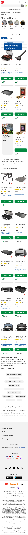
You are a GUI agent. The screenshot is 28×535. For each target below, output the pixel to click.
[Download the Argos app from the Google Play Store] (18, 478)
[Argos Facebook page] (10, 468)
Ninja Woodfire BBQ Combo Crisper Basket (21, 299)
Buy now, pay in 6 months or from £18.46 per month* (6, 345)
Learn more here (22, 447)
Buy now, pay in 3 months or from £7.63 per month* (6, 233)
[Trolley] (25, 2)
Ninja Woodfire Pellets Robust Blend (20, 138)
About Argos (5, 439)
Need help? (5, 424)
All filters (20, 34)
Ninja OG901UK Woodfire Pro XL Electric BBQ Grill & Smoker (7, 336)
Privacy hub (13, 491)
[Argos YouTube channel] (6, 468)
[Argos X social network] (14, 468)
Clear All (11, 38)
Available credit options (19, 72)
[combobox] (11, 5)
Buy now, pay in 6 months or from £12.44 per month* (20, 270)
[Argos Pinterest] (17, 468)
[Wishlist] (22, 2)
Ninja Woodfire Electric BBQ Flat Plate (6, 102)
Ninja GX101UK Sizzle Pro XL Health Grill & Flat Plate (7, 225)
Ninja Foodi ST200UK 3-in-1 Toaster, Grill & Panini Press (7, 299)
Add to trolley (7, 78)
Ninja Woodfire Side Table (7, 261)
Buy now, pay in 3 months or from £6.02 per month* (6, 196)
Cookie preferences (18, 493)
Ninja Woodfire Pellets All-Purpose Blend (20, 102)
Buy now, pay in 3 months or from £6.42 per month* (6, 307)
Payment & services (7, 435)
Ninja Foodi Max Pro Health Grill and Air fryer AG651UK (21, 262)
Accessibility (7, 491)
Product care (5, 432)
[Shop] (5, 2)
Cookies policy (9, 493)
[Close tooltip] (20, 45)
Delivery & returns (7, 428)
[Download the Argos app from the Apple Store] (9, 478)
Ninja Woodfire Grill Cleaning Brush (19, 65)
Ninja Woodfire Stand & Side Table (6, 188)
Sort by (2, 31)
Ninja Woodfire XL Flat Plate (20, 225)
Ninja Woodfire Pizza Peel (20, 187)
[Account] (19, 2)
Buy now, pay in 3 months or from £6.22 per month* (6, 73)
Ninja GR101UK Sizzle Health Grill (5, 65)
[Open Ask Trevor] (25, 5)
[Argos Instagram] (21, 468)
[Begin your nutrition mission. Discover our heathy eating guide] (3, 153)
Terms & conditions (14, 495)
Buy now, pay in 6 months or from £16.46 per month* (20, 345)
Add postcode (10, 42)
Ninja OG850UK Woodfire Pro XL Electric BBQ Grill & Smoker (20, 336)
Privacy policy (21, 491)
